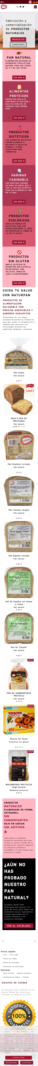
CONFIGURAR (18, 1057)
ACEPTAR (26, 1062)
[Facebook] (1, 2)
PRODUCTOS (18, 39)
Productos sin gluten (19, 742)
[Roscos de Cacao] (17, 719)
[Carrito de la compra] (20, 7)
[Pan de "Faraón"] (17, 628)
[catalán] (37, 2)
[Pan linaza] (17, 353)
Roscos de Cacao (19, 739)
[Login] (23, 7)
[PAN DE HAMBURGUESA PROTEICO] (17, 674)
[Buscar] (17, 7)
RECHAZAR (11, 1062)
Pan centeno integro (19, 510)
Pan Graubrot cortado (19, 464)
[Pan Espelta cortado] (17, 536)
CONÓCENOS (18, 44)
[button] (35, 6)
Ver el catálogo (19, 925)
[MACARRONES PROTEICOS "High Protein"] (17, 765)
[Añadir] (21, 353)
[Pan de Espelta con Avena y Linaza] (17, 582)
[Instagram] (3, 2)
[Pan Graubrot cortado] (17, 445)
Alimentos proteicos (19, 790)
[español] (34, 2)
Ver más (18, 77)
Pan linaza (19, 372)
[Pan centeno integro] (17, 490)
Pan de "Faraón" (19, 647)
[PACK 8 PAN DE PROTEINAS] (17, 399)
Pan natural (19, 376)
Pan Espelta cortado (19, 556)
